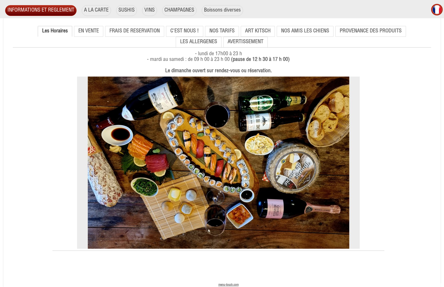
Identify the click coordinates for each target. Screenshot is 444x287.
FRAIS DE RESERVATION (134, 31)
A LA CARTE (96, 10)
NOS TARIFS (222, 31)
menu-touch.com (228, 284)
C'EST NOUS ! (184, 31)
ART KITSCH (258, 31)
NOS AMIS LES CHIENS (305, 31)
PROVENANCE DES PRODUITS (371, 31)
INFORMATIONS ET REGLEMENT (40, 10)
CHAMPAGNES (179, 10)
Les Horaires (55, 31)
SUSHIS (126, 10)
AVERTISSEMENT (245, 42)
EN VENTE (88, 31)
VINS (149, 10)
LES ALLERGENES (198, 42)
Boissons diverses (222, 10)
